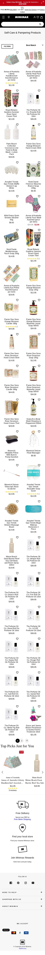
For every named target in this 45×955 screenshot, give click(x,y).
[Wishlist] (38, 17)
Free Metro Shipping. (22, 819)
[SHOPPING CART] (41, 17)
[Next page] (27, 741)
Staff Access (22, 948)
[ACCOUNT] (34, 17)
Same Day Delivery (31, 10)
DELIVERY (13, 10)
